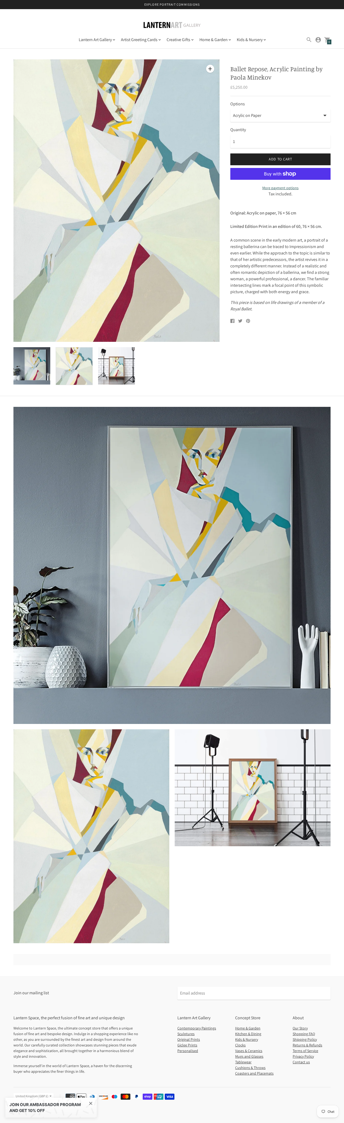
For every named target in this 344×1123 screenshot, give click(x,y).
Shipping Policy (305, 1039)
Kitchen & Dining (248, 1033)
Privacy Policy (303, 1056)
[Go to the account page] (318, 40)
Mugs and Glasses (249, 1056)
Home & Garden (247, 1028)
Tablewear (243, 1062)
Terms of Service (305, 1050)
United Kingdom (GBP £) (32, 1096)
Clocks (240, 1045)
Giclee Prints (187, 1045)
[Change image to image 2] (74, 366)
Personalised (187, 1050)
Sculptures (186, 1033)
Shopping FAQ (304, 1033)
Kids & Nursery (246, 1039)
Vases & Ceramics (248, 1050)
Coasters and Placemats (254, 1073)
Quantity (238, 129)
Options (237, 104)
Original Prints (188, 1039)
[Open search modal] (309, 40)
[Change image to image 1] (31, 365)
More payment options (280, 187)
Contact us (301, 1062)
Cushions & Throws (250, 1067)
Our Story (300, 1028)
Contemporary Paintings (196, 1028)
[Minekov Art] (172, 25)
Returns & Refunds (307, 1045)
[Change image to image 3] (116, 365)
